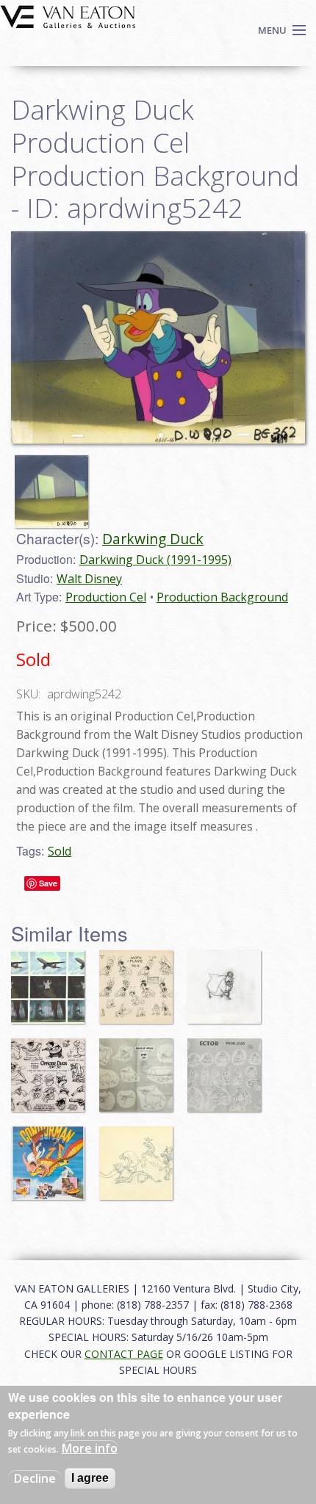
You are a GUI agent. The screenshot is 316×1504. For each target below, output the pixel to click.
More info (90, 1448)
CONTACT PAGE (124, 1354)
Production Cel (105, 597)
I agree (90, 1478)
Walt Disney (89, 579)
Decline (35, 1478)
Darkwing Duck (153, 539)
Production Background (222, 597)
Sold (59, 851)
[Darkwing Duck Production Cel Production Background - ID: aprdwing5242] (158, 336)
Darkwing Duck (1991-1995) (155, 560)
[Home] (68, 15)
